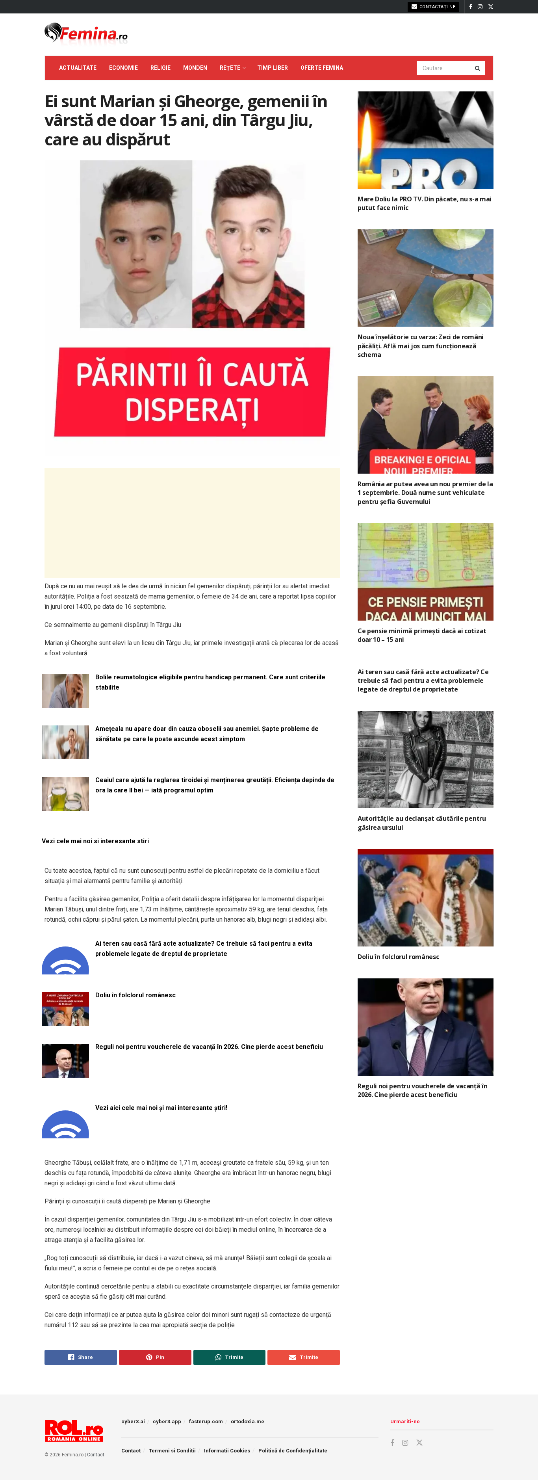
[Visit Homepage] (86, 35)
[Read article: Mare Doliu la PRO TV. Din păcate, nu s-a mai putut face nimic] (425, 140)
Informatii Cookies (227, 1451)
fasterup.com (206, 1421)
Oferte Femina (322, 68)
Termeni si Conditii (172, 1451)
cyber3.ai (133, 1421)
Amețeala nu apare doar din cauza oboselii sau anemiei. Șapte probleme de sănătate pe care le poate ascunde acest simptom (207, 734)
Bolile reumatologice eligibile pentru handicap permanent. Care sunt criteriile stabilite (210, 682)
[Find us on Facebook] (470, 7)
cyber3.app (167, 1421)
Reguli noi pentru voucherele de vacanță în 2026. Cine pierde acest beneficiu (209, 1047)
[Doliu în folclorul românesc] (65, 1021)
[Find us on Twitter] (490, 7)
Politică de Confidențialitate (292, 1451)
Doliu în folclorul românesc (135, 995)
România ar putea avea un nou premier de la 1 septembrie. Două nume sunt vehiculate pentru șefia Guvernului (425, 493)
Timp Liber (272, 68)
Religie (160, 68)
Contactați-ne (436, 6)
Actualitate (77, 68)
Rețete (230, 68)
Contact (95, 1455)
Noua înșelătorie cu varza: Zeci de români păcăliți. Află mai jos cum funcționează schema (421, 346)
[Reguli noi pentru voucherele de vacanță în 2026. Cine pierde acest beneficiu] (65, 1073)
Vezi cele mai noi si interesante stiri (95, 841)
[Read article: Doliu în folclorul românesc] (425, 897)
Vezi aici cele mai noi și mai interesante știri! (161, 1108)
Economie (123, 68)
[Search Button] (478, 68)
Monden (195, 68)
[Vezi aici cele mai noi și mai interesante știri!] (65, 1134)
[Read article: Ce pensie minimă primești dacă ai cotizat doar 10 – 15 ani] (425, 572)
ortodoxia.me (247, 1421)
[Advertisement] (192, 523)
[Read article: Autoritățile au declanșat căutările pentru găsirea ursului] (425, 760)
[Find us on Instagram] (480, 7)
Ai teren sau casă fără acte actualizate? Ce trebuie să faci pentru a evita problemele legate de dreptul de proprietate (203, 949)
